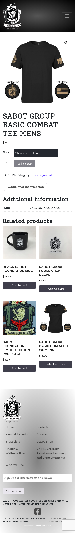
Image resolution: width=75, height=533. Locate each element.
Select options (56, 364)
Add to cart (24, 163)
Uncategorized (41, 175)
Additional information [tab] (26, 187)
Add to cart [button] (19, 285)
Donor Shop (45, 441)
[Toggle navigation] (67, 16)
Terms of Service (57, 518)
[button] (66, 42)
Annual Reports (17, 434)
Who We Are (15, 465)
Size (6, 152)
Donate (42, 434)
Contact (42, 427)
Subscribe (13, 491)
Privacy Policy (56, 521)
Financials (13, 441)
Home (10, 427)
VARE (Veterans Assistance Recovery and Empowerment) (51, 453)
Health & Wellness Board (16, 451)
